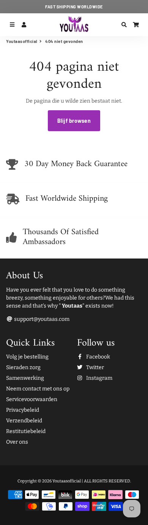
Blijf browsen (74, 120)
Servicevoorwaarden (31, 399)
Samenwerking (25, 378)
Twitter (94, 367)
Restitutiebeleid (26, 431)
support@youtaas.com (41, 319)
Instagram (98, 378)
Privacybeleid (22, 410)
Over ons (17, 442)
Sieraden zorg (23, 367)
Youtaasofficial (22, 41)
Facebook (97, 357)
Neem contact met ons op (37, 388)
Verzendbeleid (24, 420)
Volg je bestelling (27, 357)
